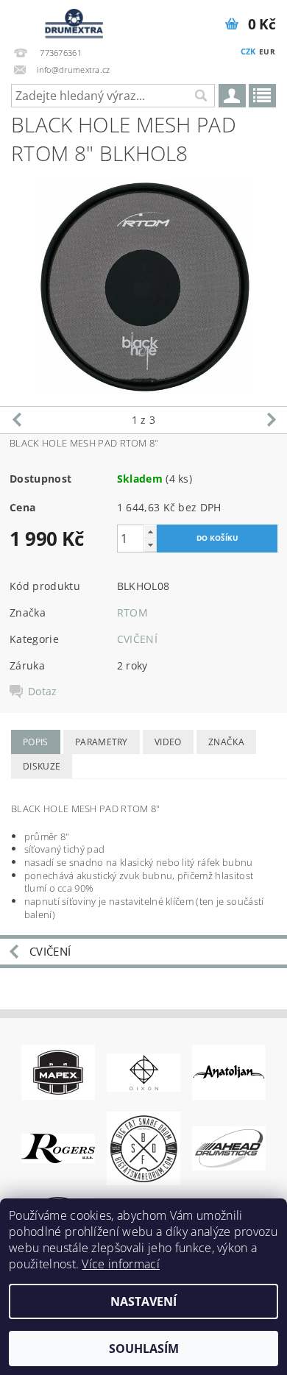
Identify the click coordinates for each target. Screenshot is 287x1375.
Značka (226, 742)
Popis (36, 742)
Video (168, 742)
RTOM (132, 612)
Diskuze (41, 766)
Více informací (120, 1264)
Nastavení (143, 1301)
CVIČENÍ (137, 639)
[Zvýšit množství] (150, 532)
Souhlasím (144, 1348)
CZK (248, 51)
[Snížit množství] (150, 545)
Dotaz (42, 691)
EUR (267, 51)
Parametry (101, 742)
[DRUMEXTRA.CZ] (71, 19)
